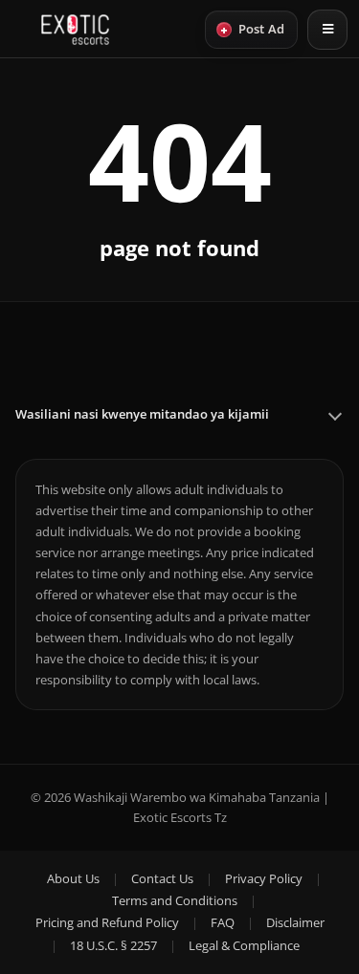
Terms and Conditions (174, 900)
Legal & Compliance (244, 945)
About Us (73, 878)
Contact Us (162, 878)
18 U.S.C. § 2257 (113, 945)
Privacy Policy (264, 878)
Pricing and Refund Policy (107, 922)
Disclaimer (295, 922)
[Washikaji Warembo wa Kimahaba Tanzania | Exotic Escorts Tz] (75, 29)
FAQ (223, 922)
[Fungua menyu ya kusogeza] (327, 30)
